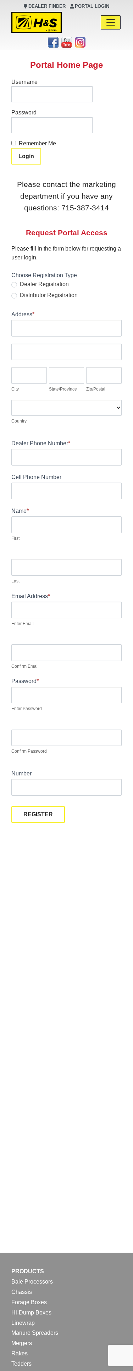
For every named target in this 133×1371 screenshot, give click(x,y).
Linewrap (23, 1323)
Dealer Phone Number (40, 443)
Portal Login (92, 6)
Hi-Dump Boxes (31, 1313)
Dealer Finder (47, 6)
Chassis (21, 1292)
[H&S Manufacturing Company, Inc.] (36, 22)
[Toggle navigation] (111, 22)
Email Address (30, 596)
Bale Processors (32, 1282)
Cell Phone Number (36, 477)
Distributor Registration (48, 295)
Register (38, 814)
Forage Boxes (29, 1302)
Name (20, 511)
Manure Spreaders (34, 1333)
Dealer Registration (43, 284)
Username (24, 82)
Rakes (19, 1353)
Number (21, 773)
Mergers (21, 1343)
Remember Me (37, 143)
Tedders (21, 1364)
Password (24, 112)
